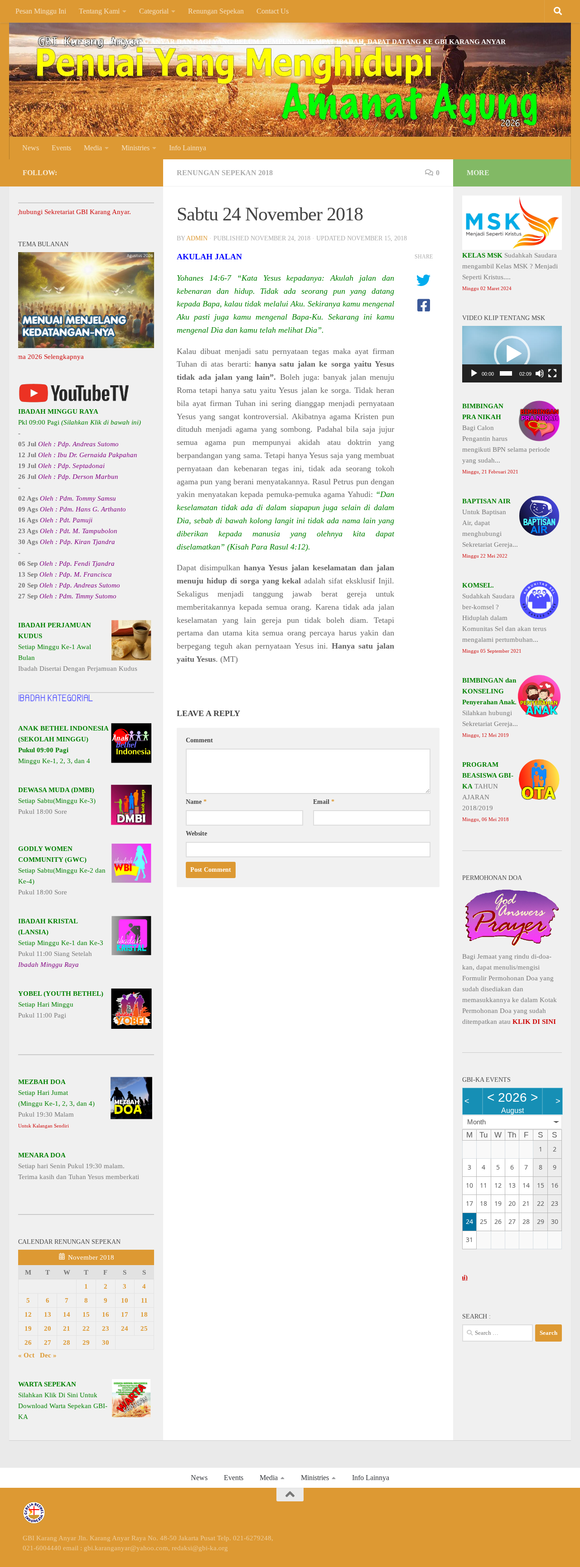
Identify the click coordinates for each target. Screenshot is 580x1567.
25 (144, 1328)
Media (93, 148)
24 (124, 1328)
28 (66, 1342)
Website (196, 833)
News (30, 148)
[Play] (473, 373)
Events (61, 148)
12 (28, 1314)
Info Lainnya (187, 148)
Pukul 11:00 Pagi (60, 1004)
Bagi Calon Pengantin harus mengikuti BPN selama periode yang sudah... (506, 438)
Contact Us (272, 11)
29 (86, 1342)
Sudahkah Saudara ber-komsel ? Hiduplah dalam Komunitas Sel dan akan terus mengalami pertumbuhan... (504, 618)
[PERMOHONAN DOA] (512, 945)
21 (66, 1328)
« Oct (26, 1355)
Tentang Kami (99, 11)
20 (47, 1328)
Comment (199, 740)
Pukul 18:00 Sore (57, 800)
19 (28, 1328)
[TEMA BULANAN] (86, 345)
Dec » (48, 1355)
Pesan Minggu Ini (40, 11)
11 (144, 1300)
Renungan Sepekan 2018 (225, 173)
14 (66, 1314)
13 (47, 1314)
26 (28, 1342)
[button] (512, 354)
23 (105, 1328)
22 (86, 1328)
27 (47, 1342)
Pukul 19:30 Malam (56, 1103)
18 (144, 1314)
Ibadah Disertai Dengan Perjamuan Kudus (77, 646)
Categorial (154, 11)
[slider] (506, 373)
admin (197, 238)
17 (124, 1314)
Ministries (135, 148)
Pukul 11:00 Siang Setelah (60, 942)
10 (124, 1300)
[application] (512, 354)
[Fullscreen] (552, 373)
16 (105, 1314)
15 (86, 1314)
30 (105, 1342)
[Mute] (539, 373)
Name (196, 801)
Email (323, 801)
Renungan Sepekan (216, 11)
